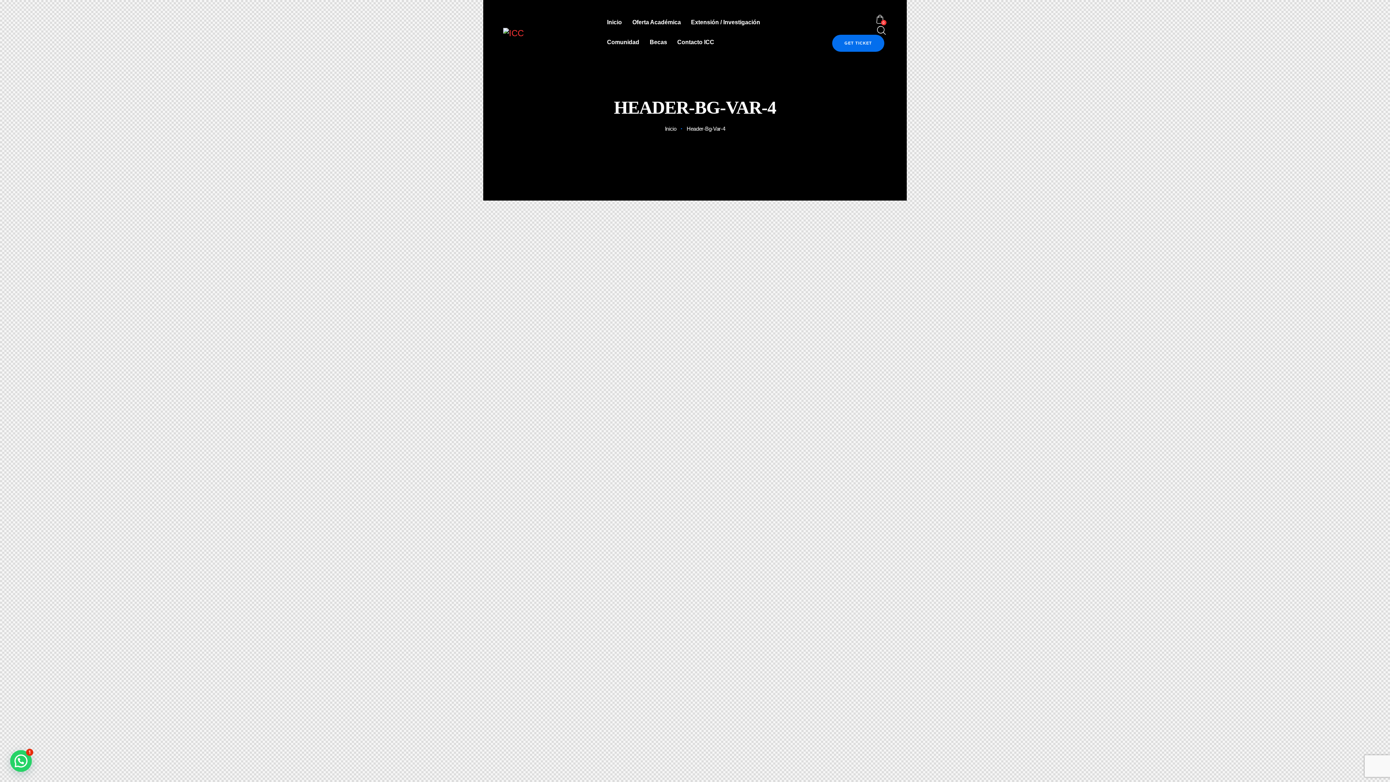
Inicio (671, 129)
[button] (21, 761)
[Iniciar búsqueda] (880, 31)
